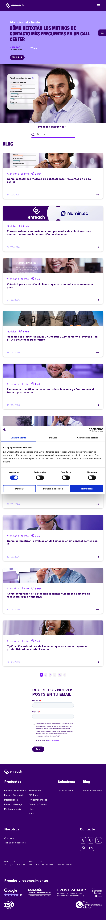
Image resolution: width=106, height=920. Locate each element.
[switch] (40, 477)
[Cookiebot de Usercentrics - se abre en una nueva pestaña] (91, 430)
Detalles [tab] (53, 438)
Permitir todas (86, 488)
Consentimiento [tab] (18, 438)
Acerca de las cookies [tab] (87, 438)
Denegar (19, 488)
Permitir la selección (53, 488)
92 (60, 675)
